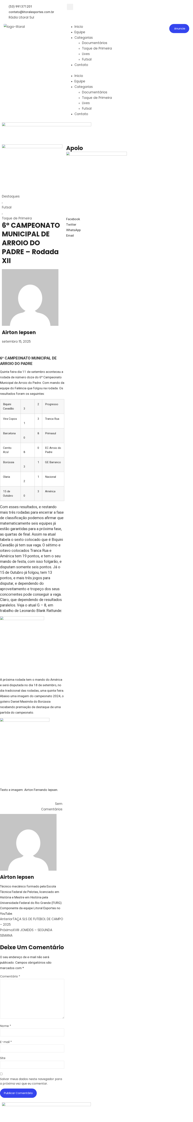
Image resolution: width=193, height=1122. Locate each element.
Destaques (11, 196)
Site (2, 1058)
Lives (86, 54)
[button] (70, 7)
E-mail (6, 1042)
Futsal (87, 59)
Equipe (79, 32)
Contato (81, 65)
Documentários (94, 43)
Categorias (83, 37)
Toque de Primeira (97, 48)
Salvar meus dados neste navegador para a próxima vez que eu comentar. (31, 1081)
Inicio (78, 26)
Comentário (10, 976)
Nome (5, 1026)
